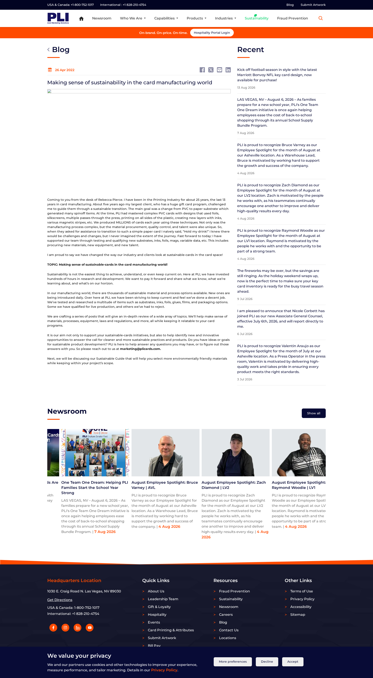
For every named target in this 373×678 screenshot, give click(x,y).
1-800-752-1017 (87, 608)
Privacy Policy (164, 670)
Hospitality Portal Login (241, 33)
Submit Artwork (313, 5)
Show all (313, 413)
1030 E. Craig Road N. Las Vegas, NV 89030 (84, 591)
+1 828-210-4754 (134, 5)
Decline (267, 662)
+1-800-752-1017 (82, 5)
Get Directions (59, 600)
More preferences (233, 662)
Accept (292, 662)
